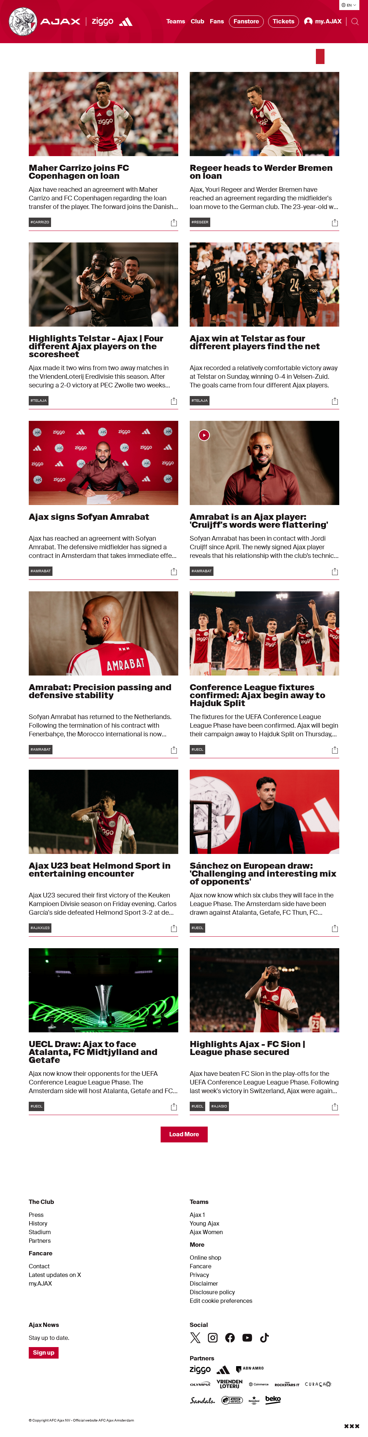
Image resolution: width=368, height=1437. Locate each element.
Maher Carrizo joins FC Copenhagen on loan (79, 171)
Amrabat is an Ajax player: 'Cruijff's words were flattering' (259, 520)
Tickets (283, 21)
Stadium (40, 1232)
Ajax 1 (197, 1215)
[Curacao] (318, 1384)
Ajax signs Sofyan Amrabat (89, 516)
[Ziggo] (102, 21)
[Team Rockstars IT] (287, 1385)
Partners (40, 1241)
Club (197, 21)
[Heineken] (254, 1401)
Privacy (199, 1275)
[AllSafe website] (232, 1401)
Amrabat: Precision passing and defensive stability (100, 691)
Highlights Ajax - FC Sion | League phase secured (247, 1048)
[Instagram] (212, 1337)
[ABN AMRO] (249, 1369)
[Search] (355, 21)
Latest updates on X (55, 1275)
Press (36, 1215)
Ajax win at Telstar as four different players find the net (255, 342)
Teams (175, 21)
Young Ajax (204, 1223)
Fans (217, 21)
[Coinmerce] (258, 1385)
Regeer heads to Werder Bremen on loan (261, 171)
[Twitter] (195, 1337)
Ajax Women (206, 1232)
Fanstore (246, 21)
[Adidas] (126, 21)
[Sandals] (203, 1401)
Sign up (43, 1352)
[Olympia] (200, 1385)
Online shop (205, 1257)
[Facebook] (230, 1337)
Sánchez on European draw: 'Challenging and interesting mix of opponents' (263, 873)
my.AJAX (40, 1283)
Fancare (200, 1266)
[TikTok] (264, 1337)
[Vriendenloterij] (229, 1385)
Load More (184, 1134)
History (38, 1223)
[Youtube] (247, 1337)
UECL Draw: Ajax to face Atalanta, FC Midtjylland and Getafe (93, 1051)
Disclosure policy (212, 1292)
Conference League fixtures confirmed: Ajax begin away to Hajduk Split (257, 695)
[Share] (174, 222)
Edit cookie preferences (221, 1301)
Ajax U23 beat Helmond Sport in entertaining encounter (100, 869)
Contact (39, 1266)
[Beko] (273, 1401)
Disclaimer (204, 1283)
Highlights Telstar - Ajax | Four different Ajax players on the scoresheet (96, 346)
